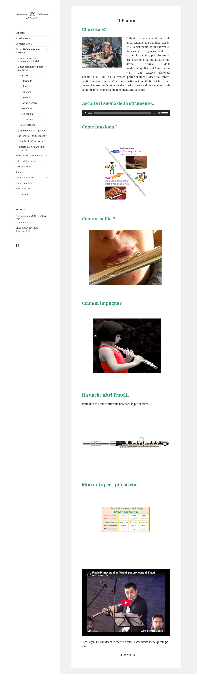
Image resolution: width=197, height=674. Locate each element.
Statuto (19, 172)
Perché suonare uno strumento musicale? (28, 60)
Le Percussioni (27, 124)
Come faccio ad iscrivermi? (31, 141)
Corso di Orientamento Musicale (28, 51)
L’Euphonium (27, 113)
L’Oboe (23, 86)
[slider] (165, 112)
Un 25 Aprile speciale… (27, 227)
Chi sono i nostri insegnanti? (32, 135)
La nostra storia (24, 43)
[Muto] (159, 113)
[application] (126, 113)
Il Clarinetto (26, 80)
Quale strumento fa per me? (32, 130)
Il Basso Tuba (26, 119)
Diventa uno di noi (25, 177)
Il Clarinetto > (128, 655)
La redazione (22, 194)
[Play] (85, 113)
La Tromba (25, 97)
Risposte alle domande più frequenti (31, 148)
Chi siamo (20, 32)
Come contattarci (24, 183)
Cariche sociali (23, 166)
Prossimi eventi (23, 38)
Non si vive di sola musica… (30, 155)
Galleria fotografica (26, 161)
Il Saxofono (25, 91)
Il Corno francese (28, 102)
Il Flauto (24, 75)
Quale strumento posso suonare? (30, 68)
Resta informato (24, 188)
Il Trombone (26, 108)
